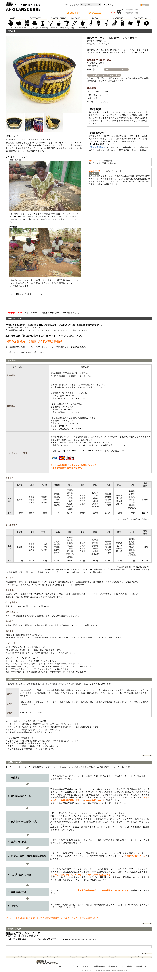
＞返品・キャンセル (111, 171)
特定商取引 (113, 966)
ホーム (61, 966)
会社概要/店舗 (99, 966)
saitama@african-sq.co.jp (84, 939)
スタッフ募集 (126, 966)
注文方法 (86, 966)
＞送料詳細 (107, 161)
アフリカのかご (23, 28)
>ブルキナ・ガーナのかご (98, 44)
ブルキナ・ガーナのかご (40, 28)
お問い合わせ (141, 966)
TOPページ (10, 28)
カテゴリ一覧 (73, 966)
